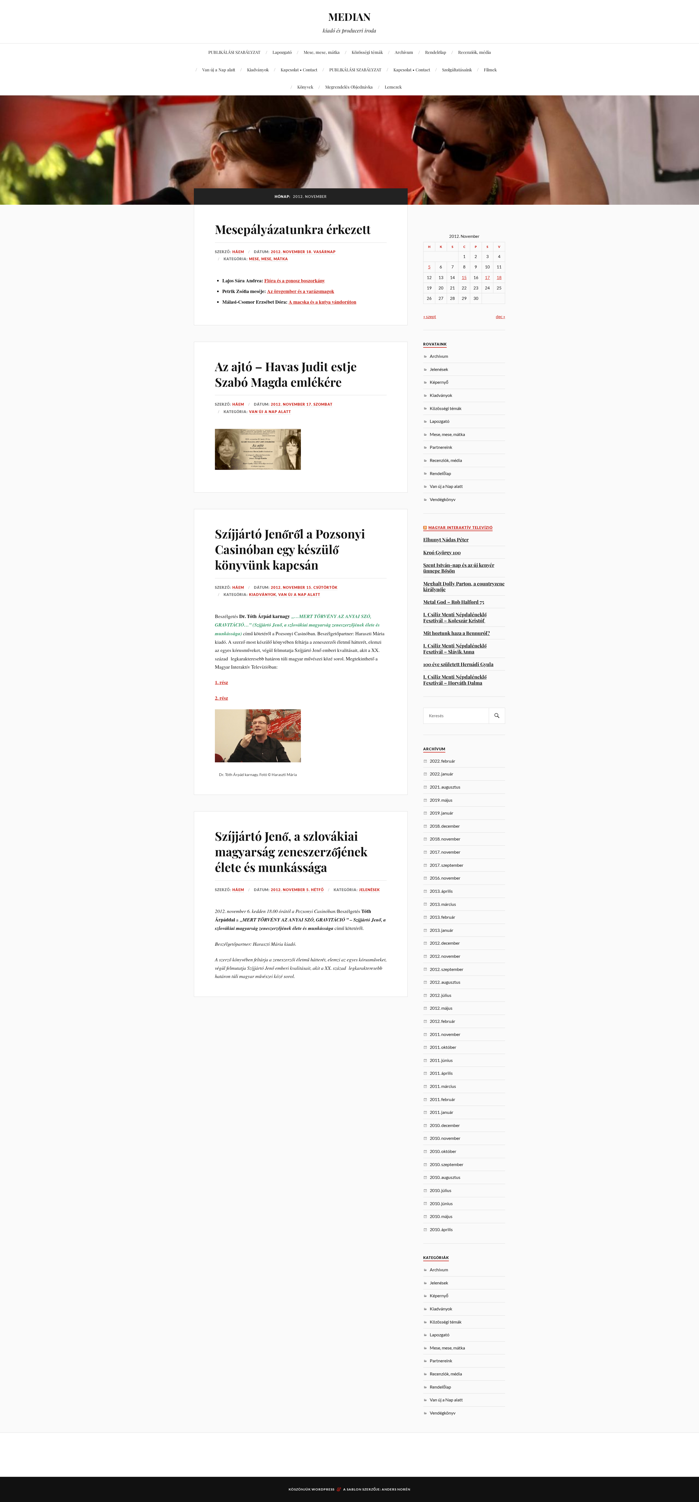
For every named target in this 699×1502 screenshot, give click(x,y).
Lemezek (393, 87)
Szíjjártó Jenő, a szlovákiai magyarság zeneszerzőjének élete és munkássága (291, 851)
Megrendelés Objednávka (349, 87)
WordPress (323, 1489)
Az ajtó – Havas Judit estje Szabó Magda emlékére (286, 374)
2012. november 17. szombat (302, 404)
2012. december (445, 942)
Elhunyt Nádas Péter (446, 539)
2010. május (441, 1216)
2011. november (445, 1034)
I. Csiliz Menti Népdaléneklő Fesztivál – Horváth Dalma (455, 680)
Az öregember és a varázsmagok (300, 291)
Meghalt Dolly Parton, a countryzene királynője (464, 586)
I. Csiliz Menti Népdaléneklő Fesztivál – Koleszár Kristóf (455, 617)
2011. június (441, 1060)
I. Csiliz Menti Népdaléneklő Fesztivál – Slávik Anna (455, 648)
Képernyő (439, 382)
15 (464, 277)
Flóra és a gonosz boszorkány (294, 280)
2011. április (441, 1073)
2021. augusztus (445, 786)
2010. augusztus (445, 1177)
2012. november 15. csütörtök (304, 587)
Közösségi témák (367, 52)
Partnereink (441, 447)
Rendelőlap (435, 52)
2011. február (442, 1099)
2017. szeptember (446, 865)
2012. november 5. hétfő (297, 890)
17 (487, 277)
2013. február (442, 917)
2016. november (445, 877)
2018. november (445, 838)
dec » (500, 316)
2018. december (445, 825)
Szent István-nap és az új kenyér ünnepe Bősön (458, 568)
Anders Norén (396, 1489)
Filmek (490, 69)
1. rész (221, 682)
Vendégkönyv (442, 499)
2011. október (443, 1047)
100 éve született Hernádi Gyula (458, 664)
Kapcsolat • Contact (299, 69)
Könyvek (305, 87)
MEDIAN (349, 17)
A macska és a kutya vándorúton (322, 301)
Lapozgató (282, 52)
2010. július (440, 1190)
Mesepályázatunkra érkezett (293, 229)
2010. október (443, 1151)
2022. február (442, 760)
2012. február (442, 1021)
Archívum (404, 52)
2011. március (443, 1086)
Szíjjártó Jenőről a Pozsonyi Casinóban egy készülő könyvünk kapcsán (290, 549)
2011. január (441, 1112)
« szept (429, 316)
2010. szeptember (446, 1164)
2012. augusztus (445, 982)
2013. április (441, 891)
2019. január (441, 812)
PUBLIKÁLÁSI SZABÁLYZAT (234, 52)
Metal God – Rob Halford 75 (453, 602)
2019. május (441, 800)
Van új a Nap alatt (218, 69)
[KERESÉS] (497, 716)
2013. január (441, 930)
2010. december (445, 1125)
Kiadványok (258, 69)
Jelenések (369, 890)
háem (238, 252)
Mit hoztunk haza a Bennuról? (456, 633)
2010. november (445, 1138)
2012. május (441, 1008)
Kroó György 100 (442, 552)
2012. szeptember (446, 969)
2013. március (443, 904)
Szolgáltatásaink (457, 69)
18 (499, 277)
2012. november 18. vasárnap (303, 252)
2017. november (445, 851)
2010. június (441, 1203)
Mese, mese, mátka (322, 52)
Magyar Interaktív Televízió (460, 528)
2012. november (445, 956)
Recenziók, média (474, 52)
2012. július (440, 995)
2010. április (441, 1229)
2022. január (441, 773)
